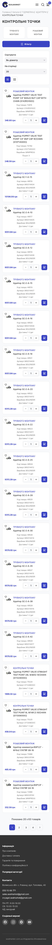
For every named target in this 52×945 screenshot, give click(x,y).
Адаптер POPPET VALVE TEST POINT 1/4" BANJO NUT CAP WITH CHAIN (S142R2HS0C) (29, 98)
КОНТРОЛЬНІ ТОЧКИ (23, 668)
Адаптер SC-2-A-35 (22, 566)
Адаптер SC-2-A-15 (22, 283)
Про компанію (9, 851)
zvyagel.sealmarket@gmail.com (17, 897)
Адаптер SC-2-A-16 (22, 318)
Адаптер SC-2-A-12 (22, 247)
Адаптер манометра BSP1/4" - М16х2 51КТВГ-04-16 (28, 786)
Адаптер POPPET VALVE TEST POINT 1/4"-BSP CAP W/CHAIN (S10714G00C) (27, 139)
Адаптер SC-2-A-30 (22, 530)
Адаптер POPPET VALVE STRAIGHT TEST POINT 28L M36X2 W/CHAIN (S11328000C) (30, 674)
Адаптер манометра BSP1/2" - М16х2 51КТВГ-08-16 (28, 748)
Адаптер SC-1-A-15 (22, 177)
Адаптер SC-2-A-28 (22, 495)
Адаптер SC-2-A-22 (22, 424)
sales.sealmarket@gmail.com (15, 894)
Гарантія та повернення (13, 860)
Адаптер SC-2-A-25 (22, 460)
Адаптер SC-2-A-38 (22, 601)
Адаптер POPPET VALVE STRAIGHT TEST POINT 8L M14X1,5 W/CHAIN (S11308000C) (30, 712)
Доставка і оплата (11, 855)
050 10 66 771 (9, 890)
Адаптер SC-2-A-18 (22, 354)
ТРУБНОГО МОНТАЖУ (14, 32)
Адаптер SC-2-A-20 (22, 389)
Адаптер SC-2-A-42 (22, 636)
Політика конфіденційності (15, 865)
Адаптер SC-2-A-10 (22, 212)
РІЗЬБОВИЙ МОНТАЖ (38, 32)
